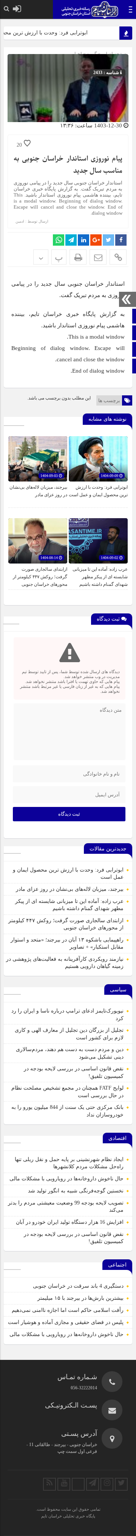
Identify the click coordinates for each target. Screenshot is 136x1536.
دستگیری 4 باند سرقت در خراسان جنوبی (78, 1286)
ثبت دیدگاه (69, 814)
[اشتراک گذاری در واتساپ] (58, 240)
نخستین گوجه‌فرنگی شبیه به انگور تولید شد (76, 1191)
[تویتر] (121, 1484)
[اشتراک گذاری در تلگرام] (71, 240)
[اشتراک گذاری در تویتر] (108, 240)
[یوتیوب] (63, 1484)
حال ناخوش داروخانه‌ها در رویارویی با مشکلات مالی (66, 1178)
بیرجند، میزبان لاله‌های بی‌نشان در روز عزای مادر (70, 889)
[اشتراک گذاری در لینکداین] (83, 240)
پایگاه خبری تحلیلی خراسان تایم (68, 1516)
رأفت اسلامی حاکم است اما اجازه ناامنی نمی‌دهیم (68, 1310)
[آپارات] (78, 1484)
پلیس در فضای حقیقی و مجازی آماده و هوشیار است (66, 1322)
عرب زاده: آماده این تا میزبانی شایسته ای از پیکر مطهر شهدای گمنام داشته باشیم (100, 577)
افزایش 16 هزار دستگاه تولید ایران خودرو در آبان (70, 1222)
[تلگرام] (92, 1484)
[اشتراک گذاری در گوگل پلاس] (96, 240)
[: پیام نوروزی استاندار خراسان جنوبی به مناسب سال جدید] (98, 257)
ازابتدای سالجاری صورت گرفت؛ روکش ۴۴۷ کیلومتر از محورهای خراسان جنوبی (40, 577)
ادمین (19, 221)
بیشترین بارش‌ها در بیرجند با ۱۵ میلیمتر (80, 1298)
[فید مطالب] (49, 1484)
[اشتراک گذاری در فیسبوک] (121, 240)
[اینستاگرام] (106, 1484)
